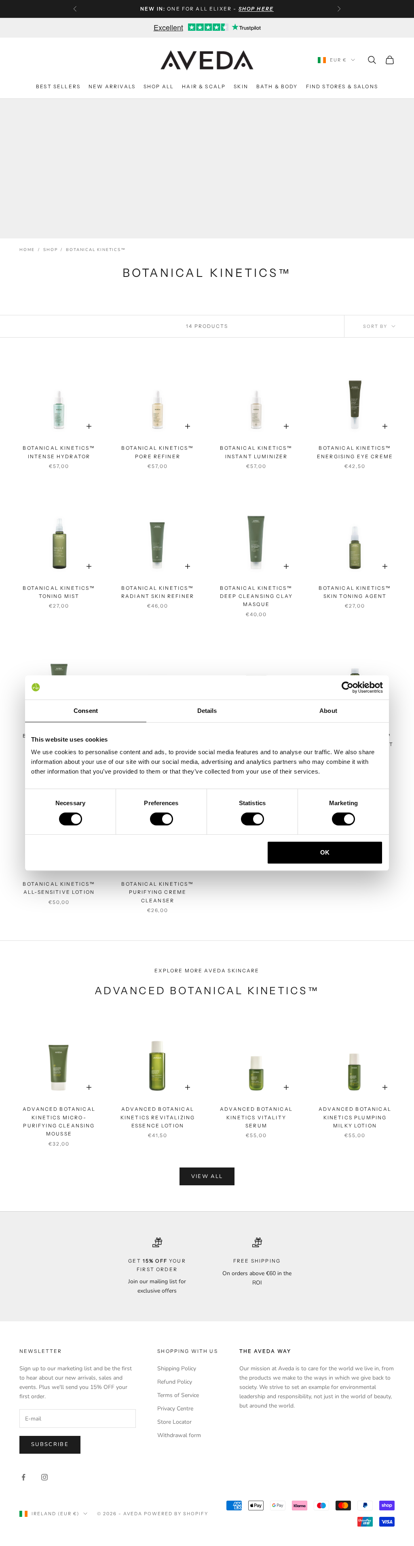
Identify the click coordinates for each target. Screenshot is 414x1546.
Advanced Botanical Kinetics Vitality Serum (256, 1117)
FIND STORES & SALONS (342, 86)
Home (27, 250)
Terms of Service (178, 1395)
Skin (241, 86)
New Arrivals (112, 86)
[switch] (161, 818)
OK (325, 852)
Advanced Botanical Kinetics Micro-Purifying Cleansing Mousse (59, 1121)
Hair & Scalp (204, 86)
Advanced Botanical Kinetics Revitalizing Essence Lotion (157, 1117)
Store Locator (174, 1422)
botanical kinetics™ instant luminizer (256, 452)
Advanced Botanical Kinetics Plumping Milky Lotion (355, 1117)
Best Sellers (58, 86)
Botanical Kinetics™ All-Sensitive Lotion (59, 888)
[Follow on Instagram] (44, 1477)
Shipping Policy (176, 1368)
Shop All (159, 86)
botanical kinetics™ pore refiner (157, 452)
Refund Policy (174, 1382)
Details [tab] (207, 710)
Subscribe (50, 1444)
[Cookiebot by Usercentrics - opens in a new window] (347, 687)
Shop (50, 250)
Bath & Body (277, 86)
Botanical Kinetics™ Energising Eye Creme (355, 452)
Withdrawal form (179, 1435)
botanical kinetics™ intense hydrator (59, 452)
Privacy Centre (175, 1408)
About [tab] (328, 710)
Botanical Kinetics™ (95, 250)
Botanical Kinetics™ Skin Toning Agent (355, 592)
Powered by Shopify (176, 1513)
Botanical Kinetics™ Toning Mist (59, 592)
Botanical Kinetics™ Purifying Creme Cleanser (157, 892)
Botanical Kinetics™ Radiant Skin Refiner (157, 592)
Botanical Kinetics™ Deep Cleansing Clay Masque (256, 596)
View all (207, 1176)
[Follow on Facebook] (23, 1477)
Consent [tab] (86, 710)
